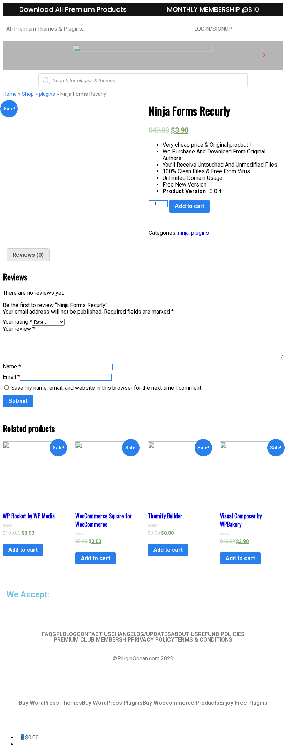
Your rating (17, 322)
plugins (47, 94)
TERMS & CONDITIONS (203, 640)
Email (11, 377)
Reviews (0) (28, 254)
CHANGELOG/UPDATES (141, 634)
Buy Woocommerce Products (181, 703)
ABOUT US (184, 634)
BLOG (70, 634)
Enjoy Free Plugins (243, 703)
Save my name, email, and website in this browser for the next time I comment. (106, 388)
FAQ (47, 634)
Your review (19, 329)
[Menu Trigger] (26, 724)
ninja (183, 232)
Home (10, 94)
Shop (28, 94)
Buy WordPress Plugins (112, 703)
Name (12, 366)
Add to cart (189, 206)
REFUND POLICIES (221, 634)
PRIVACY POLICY (152, 640)
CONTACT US (94, 634)
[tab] (28, 254)
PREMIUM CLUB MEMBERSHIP (92, 640)
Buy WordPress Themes (50, 703)
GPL (57, 634)
